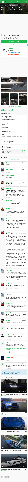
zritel (7, 363)
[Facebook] (8, 50)
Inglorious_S (9, 232)
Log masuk (11, 372)
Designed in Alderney (5, 476)
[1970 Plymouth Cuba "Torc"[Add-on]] (14, 84)
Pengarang (12, 175)
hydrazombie (9, 208)
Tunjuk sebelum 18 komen (14, 159)
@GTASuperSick (9, 233)
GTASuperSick (9, 219)
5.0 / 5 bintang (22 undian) (5, 113)
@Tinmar (8, 220)
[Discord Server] (12, 50)
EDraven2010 (9, 182)
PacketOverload (9, 169)
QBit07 (7, 357)
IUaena (7, 162)
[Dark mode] (24, 1)
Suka (12, 110)
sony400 (8, 327)
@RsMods (8, 183)
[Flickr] (10, 50)
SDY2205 (8, 320)
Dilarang (10, 357)
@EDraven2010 (9, 202)
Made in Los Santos (5, 477)
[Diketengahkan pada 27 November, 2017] (1, 35)
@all (7, 177)
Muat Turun (15, 41)
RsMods (10, 48)
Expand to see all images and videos (14, 106)
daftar (18, 372)
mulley (7, 342)
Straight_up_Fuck (10, 334)
